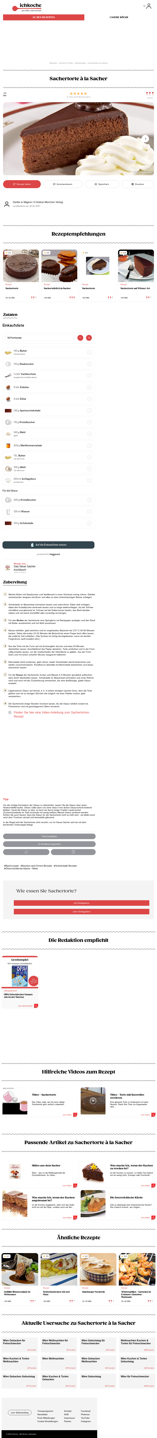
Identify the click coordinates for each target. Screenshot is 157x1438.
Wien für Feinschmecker (135, 1376)
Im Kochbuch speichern (49, 844)
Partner (67, 1421)
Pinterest (85, 1414)
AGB (66, 1414)
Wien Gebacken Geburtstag (19, 1376)
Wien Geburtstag (91, 1376)
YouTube (85, 1418)
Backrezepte (13, 866)
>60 (4, 93)
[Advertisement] (78, 1036)
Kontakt (67, 1411)
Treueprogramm (45, 1411)
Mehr (35, 868)
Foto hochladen (49, 836)
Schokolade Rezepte (66, 866)
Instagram (86, 1421)
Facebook (86, 1411)
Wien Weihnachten (53, 1358)
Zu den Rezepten (44, 17)
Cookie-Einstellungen (47, 1421)
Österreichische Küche (18, 868)
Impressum (69, 1418)
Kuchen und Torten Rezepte (37, 866)
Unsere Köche (119, 17)
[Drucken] (73, 852)
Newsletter (42, 1414)
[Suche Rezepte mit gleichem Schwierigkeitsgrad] (150, 94)
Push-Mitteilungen (46, 1418)
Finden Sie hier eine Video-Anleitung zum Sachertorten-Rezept (52, 714)
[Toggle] (147, 6)
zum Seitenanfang (20, 1412)
